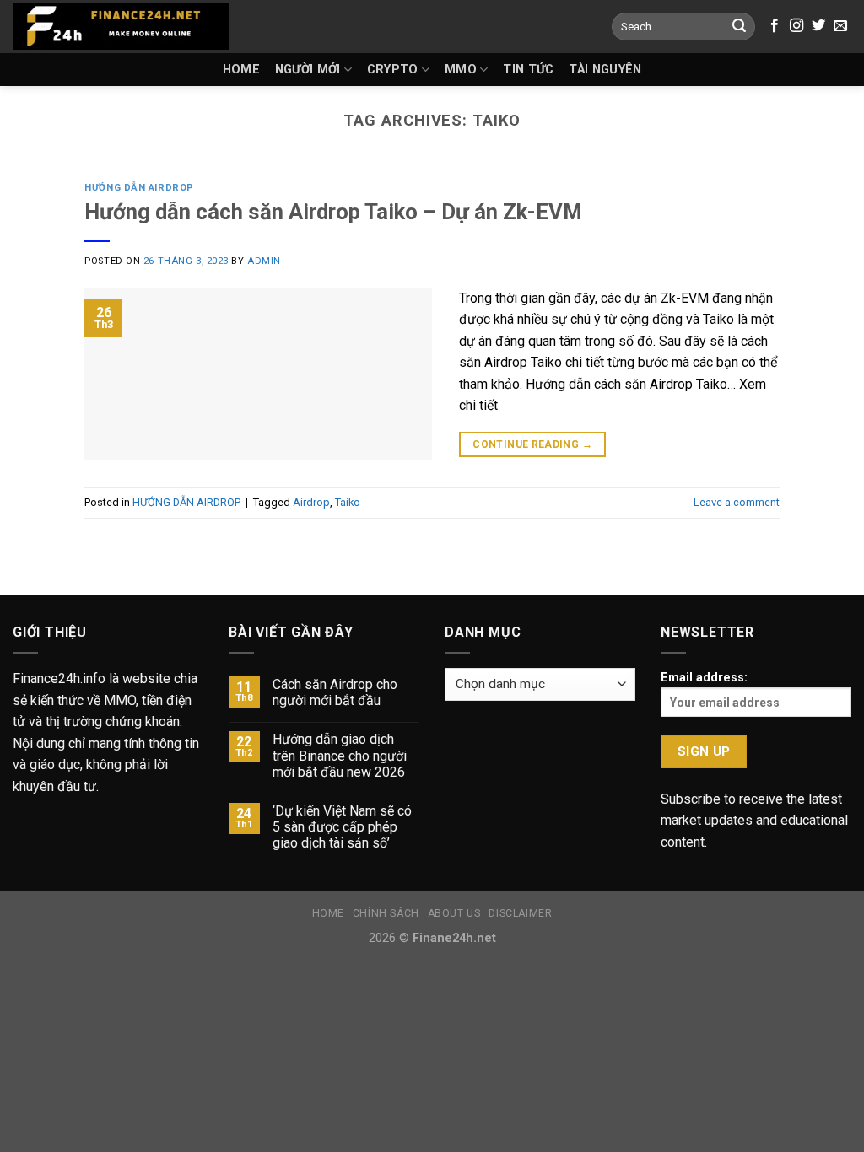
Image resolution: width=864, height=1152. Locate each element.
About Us (454, 913)
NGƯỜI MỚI (308, 69)
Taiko (347, 502)
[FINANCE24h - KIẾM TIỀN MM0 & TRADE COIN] (121, 26)
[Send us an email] (840, 26)
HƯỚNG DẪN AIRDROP (139, 187)
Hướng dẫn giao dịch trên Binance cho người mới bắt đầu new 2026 (340, 755)
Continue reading (532, 444)
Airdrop (311, 502)
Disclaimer (520, 913)
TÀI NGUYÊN (605, 69)
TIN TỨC (528, 69)
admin (264, 261)
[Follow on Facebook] (774, 26)
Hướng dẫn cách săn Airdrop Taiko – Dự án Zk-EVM (333, 211)
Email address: (704, 677)
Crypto (392, 69)
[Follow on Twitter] (818, 26)
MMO (461, 69)
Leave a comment (737, 502)
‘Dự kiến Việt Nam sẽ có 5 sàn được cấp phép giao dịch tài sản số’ (342, 827)
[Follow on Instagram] (796, 26)
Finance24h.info (59, 678)
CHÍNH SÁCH (386, 913)
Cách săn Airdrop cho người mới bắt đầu (335, 692)
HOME (241, 69)
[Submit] (739, 27)
